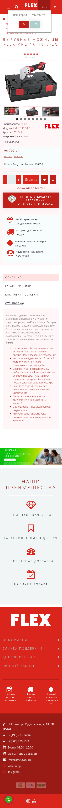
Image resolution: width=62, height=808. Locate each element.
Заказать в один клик (32, 188)
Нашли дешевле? (13, 156)
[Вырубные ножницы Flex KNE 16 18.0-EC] (31, 82)
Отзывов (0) (14, 303)
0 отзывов (29, 57)
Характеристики (18, 286)
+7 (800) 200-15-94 (18, 741)
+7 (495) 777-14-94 (18, 735)
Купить (32, 179)
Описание (13, 277)
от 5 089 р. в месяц (35, 200)
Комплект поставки (21, 294)
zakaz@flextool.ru (19, 760)
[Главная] (4, 19)
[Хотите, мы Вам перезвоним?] (8, 799)
